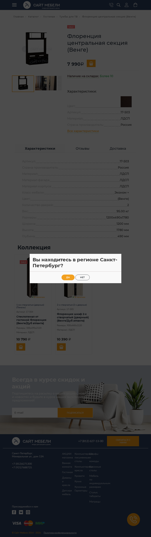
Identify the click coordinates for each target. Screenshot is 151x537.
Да (68, 277)
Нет (82, 277)
